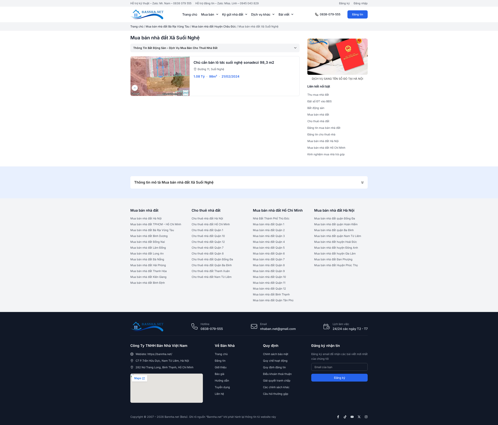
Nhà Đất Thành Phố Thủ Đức (271, 218)
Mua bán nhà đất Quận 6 (269, 253)
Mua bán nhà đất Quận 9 (269, 271)
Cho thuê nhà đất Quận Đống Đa (212, 259)
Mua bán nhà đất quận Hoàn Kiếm (336, 224)
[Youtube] (352, 416)
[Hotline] (194, 326)
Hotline (205, 324)
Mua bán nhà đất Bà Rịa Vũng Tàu (167, 26)
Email (263, 324)
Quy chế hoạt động (275, 360)
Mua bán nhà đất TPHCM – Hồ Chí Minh (155, 224)
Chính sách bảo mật (275, 354)
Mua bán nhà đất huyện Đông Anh (336, 247)
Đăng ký (344, 3)
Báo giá (219, 374)
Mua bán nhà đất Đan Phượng (333, 259)
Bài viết (284, 14)
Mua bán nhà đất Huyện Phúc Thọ (336, 265)
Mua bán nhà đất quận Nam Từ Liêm (337, 236)
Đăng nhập (361, 3)
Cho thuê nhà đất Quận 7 (208, 247)
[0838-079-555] (316, 14)
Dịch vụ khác (260, 14)
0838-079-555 (330, 14)
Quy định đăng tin (274, 367)
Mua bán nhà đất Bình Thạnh (271, 294)
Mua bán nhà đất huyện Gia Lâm (335, 253)
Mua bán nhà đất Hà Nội (145, 218)
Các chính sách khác (276, 387)
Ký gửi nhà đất (232, 14)
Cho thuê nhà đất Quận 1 (207, 230)
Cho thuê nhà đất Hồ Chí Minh (211, 224)
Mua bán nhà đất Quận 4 (269, 241)
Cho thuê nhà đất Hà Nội (207, 218)
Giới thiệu (220, 367)
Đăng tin (357, 14)
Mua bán (207, 14)
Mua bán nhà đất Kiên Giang (148, 276)
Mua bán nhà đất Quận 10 (269, 276)
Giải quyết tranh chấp (276, 380)
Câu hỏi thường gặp (275, 393)
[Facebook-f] (338, 416)
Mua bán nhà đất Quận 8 (269, 265)
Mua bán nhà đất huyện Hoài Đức (335, 241)
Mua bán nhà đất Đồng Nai (147, 241)
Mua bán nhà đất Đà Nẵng (147, 259)
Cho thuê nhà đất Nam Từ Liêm (211, 276)
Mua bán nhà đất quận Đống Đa (334, 218)
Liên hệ (219, 393)
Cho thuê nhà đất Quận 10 (208, 236)
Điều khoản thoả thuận (277, 374)
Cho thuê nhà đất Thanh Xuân (211, 271)
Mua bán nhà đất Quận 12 (269, 288)
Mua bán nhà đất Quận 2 (269, 230)
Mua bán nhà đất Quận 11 (269, 282)
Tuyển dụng (222, 387)
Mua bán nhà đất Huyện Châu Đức (214, 26)
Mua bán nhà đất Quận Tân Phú (273, 300)
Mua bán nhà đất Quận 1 (268, 224)
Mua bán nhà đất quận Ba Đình (334, 230)
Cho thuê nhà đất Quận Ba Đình (212, 265)
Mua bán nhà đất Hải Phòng (148, 265)
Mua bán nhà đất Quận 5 (269, 247)
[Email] (254, 326)
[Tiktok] (345, 416)
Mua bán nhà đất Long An (147, 253)
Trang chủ (189, 14)
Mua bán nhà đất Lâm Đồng (148, 247)
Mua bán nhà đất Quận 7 (269, 259)
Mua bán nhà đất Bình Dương (149, 236)
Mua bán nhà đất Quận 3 (269, 236)
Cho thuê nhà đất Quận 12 (208, 241)
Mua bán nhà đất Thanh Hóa (148, 271)
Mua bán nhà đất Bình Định (147, 282)
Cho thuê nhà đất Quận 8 (208, 253)
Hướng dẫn (222, 380)
